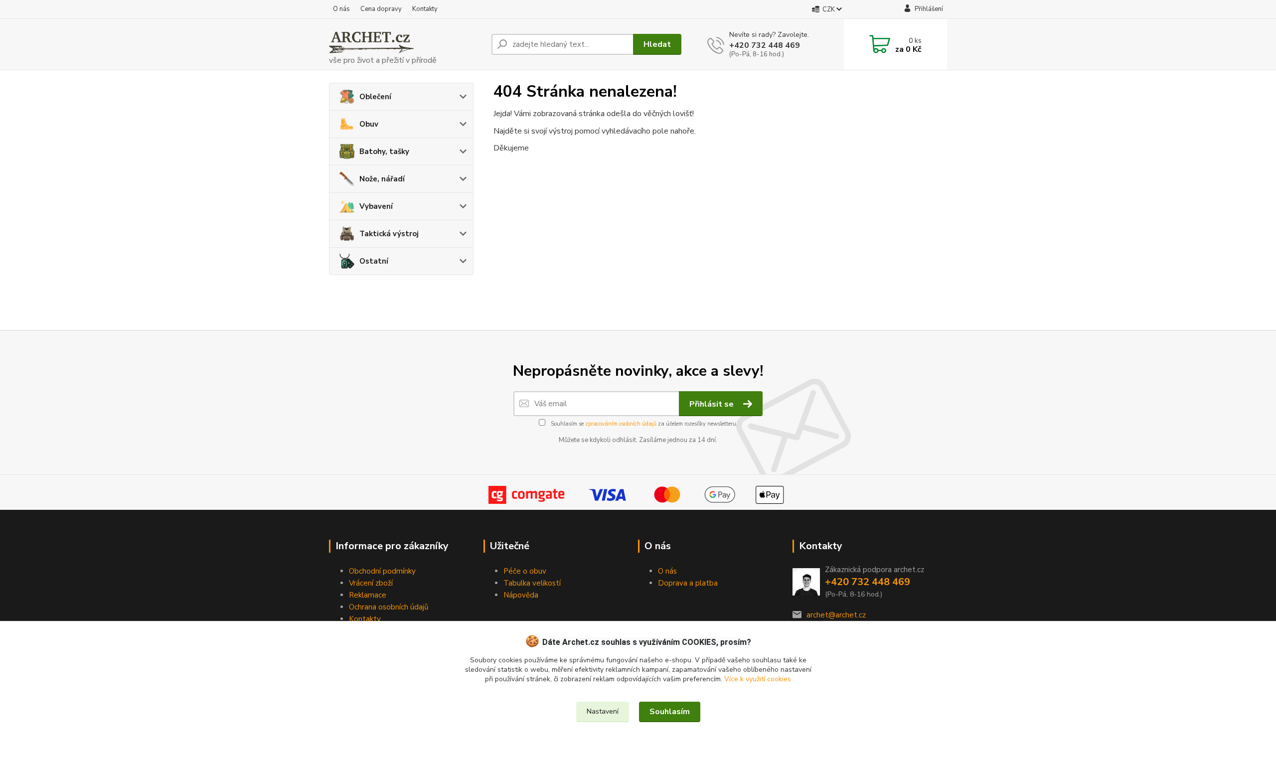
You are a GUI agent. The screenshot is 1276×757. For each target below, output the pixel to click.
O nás (341, 8)
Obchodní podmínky (382, 571)
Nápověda (520, 595)
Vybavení (376, 206)
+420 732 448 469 (764, 45)
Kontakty (425, 8)
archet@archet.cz (836, 615)
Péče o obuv (524, 571)
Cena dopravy (381, 8)
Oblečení (375, 97)
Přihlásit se (712, 404)
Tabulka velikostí (532, 583)
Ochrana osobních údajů (388, 607)
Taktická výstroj (389, 234)
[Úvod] (406, 44)
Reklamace (367, 595)
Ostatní (373, 261)
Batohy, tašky (384, 151)
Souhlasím (669, 711)
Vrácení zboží (371, 583)
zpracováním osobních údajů (620, 424)
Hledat (657, 44)
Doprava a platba (688, 583)
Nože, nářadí (382, 179)
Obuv (368, 124)
